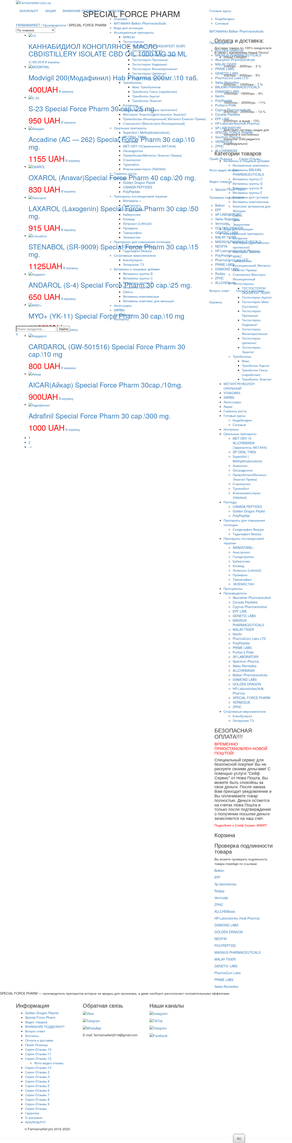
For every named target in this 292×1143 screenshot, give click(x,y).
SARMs (119, 310)
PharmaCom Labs (227, 973)
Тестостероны (133, 41)
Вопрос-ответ (219, 290)
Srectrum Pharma (228, 137)
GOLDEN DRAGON (229, 50)
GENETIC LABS (226, 73)
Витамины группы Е (138, 287)
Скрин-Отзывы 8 (37, 1099)
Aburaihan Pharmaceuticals (235, 59)
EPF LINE (222, 119)
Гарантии (32, 1113)
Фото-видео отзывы (224, 170)
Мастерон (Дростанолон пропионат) (150, 109)
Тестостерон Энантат (148, 78)
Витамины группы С (138, 278)
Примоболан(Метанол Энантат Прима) (152, 155)
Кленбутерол (132, 260)
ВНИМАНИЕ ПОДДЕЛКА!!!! (45, 1026)
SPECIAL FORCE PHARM (234, 132)
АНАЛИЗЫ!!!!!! (35, 1122)
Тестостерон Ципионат (149, 73)
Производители (220, 42)
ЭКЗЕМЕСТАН (243, 584)
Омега (128, 291)
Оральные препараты (130, 128)
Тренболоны (132, 82)
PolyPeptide (131, 191)
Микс (245, 361)
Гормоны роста (125, 173)
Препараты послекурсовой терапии (140, 196)
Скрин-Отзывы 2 (37, 1072)
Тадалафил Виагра (137, 250)
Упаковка (120, 18)
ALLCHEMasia (225, 282)
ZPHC (219, 146)
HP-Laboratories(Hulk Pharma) (237, 123)
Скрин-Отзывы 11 (38, 1054)
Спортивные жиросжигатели (135, 255)
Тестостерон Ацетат (147, 50)
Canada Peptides (227, 114)
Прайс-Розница (220, 158)
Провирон (130, 228)
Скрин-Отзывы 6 (37, 1090)
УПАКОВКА (232, 392)
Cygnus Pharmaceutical (250, 606)
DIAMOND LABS (227, 91)
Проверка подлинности (226, 197)
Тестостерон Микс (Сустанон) (154, 55)
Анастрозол (131, 205)
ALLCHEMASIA (226, 150)
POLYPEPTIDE (225, 945)
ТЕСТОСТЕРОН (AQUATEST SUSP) (158, 46)
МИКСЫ (129, 37)
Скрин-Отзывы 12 (38, 1058)
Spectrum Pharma (246, 661)
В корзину (68, 367)
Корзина (215, 302)
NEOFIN (221, 246)
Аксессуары (122, 305)
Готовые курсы (220, 10)
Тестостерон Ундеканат (149, 64)
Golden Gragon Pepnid (41, 1013)
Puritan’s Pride (225, 105)
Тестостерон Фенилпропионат (154, 68)
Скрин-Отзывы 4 (37, 1081)
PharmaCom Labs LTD (231, 78)
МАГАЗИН (115, 10)
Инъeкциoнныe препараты (134, 32)
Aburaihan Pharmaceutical (252, 597)
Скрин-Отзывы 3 (37, 1076)
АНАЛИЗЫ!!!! (28, 10)
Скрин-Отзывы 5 (37, 1085)
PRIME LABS (224, 68)
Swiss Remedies (227, 82)
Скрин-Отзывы (250, 158)
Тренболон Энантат (147, 100)
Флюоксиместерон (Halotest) (144, 169)
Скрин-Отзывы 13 (38, 1067)
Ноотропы (121, 319)
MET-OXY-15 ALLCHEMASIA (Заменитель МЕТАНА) (250, 443)
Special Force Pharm (230, 189)
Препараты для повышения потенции (142, 241)
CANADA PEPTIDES (137, 187)
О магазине (33, 1117)
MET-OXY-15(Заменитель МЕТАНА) (149, 146)
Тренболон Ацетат (146, 96)
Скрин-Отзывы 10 (38, 1049)
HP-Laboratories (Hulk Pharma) (237, 918)
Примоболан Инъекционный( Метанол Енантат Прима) (164, 119)
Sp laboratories (225, 884)
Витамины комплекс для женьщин (148, 301)
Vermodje (222, 223)
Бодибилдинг (225, 18)
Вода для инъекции (128, 27)
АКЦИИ (50, 10)
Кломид (128, 219)
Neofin (219, 96)
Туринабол (131, 164)
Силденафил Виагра (138, 246)
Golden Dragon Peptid (139, 182)
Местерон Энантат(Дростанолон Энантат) (154, 114)
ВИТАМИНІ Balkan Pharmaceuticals (140, 23)
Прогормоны (123, 314)
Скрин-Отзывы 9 (37, 1104)
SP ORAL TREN (134, 137)
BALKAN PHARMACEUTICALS (237, 87)
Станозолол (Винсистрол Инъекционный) (154, 123)
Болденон (130, 105)
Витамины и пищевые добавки (137, 269)
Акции (228, 406)
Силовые (222, 23)
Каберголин (132, 214)
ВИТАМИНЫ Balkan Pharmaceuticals (236, 31)
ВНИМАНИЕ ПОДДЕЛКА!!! (82, 10)
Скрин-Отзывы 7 (37, 1094)
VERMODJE (224, 141)
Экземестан (132, 237)
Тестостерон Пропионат (150, 59)
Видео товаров (220, 181)
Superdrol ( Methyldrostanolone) (146, 132)
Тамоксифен (132, 232)
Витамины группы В (138, 273)
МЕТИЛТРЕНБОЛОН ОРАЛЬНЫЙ (239, 385)
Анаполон (130, 141)
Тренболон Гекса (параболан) (154, 91)
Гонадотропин (133, 210)
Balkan (220, 205)
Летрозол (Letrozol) (137, 223)
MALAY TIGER (225, 64)
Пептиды (120, 178)
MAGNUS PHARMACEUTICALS (238, 55)
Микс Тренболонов (146, 87)
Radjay (219, 891)
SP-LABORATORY (228, 128)
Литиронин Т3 (133, 264)
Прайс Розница (36, 1044)
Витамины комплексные (141, 296)
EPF (218, 210)
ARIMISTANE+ (243, 547)
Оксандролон (133, 150)
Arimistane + (132, 200)
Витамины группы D (138, 282)
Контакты (32, 1035)
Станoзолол (132, 159)
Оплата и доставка (250, 290)
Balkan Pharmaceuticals (250, 675)
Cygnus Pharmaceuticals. (233, 109)
